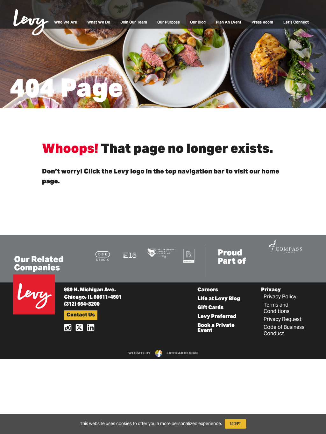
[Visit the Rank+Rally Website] (189, 256)
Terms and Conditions (276, 308)
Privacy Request (282, 319)
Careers (207, 290)
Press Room (262, 22)
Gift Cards (210, 307)
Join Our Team (133, 22)
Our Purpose (168, 22)
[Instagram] (68, 327)
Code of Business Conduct (284, 330)
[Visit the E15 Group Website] (130, 255)
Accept (235, 423)
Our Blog (198, 22)
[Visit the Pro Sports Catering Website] (161, 252)
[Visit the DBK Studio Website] (102, 256)
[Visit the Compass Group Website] (285, 246)
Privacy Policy (280, 297)
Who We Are (65, 22)
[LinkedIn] (91, 327)
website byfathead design (163, 353)
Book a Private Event (216, 328)
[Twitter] (79, 327)
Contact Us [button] (81, 315)
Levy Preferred (216, 316)
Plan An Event (228, 22)
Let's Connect (296, 22)
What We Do (98, 22)
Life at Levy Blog (218, 299)
